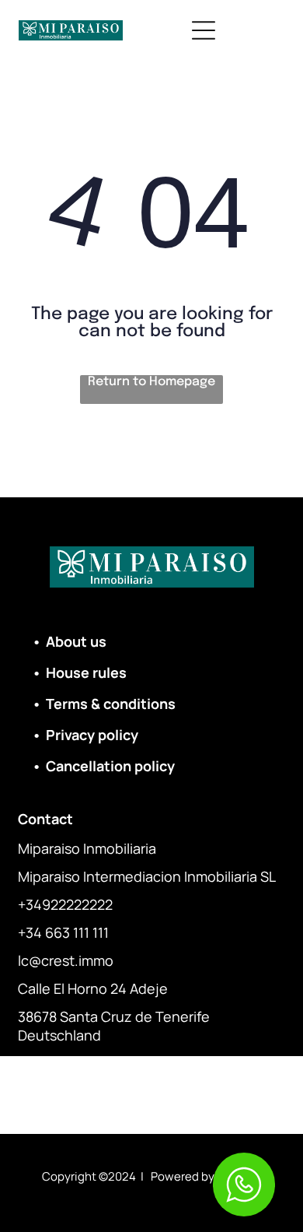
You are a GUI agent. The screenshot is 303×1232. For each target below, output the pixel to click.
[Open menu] (203, 30)
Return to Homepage (151, 381)
